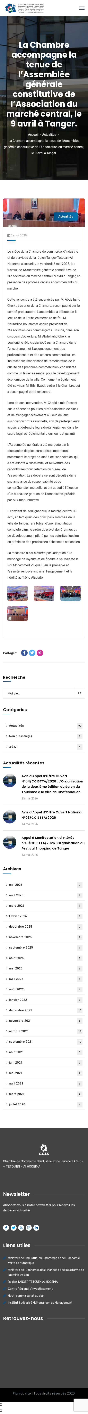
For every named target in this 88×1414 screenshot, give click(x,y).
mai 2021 (44, 1073)
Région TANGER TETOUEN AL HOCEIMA (33, 1282)
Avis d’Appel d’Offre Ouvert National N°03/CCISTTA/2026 (51, 815)
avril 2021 (44, 1083)
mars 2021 (44, 1094)
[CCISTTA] (23, 8)
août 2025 (44, 958)
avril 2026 (44, 895)
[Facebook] (24, 653)
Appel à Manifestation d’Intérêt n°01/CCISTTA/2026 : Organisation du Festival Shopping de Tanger (53, 843)
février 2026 (44, 916)
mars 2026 (44, 906)
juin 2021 (44, 1062)
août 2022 (44, 989)
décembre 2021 (45, 1010)
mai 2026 (44, 885)
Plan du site (22, 1393)
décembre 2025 (44, 926)
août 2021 (44, 1052)
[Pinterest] (40, 653)
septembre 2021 (45, 1041)
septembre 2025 (44, 947)
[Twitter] (32, 653)
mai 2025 (44, 968)
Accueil (33, 135)
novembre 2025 (44, 937)
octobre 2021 (45, 1031)
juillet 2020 (44, 1104)
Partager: (10, 653)
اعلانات (44, 746)
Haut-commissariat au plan (26, 1296)
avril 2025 (44, 979)
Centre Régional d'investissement (30, 1289)
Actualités (49, 135)
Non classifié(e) (44, 736)
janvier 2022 (44, 1000)
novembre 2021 (44, 1021)
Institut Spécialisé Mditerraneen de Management (40, 1303)
